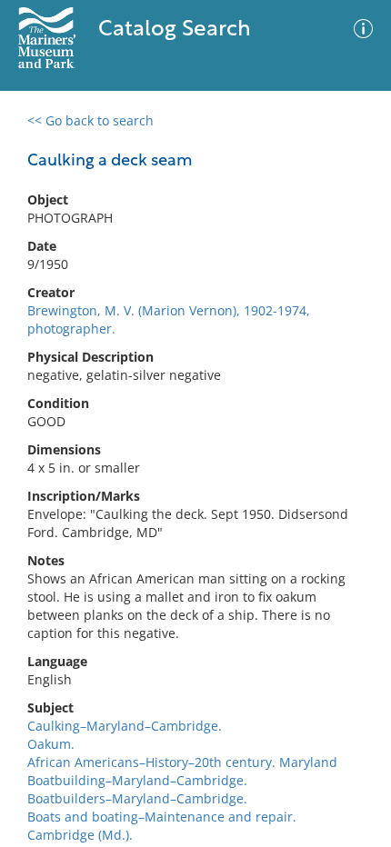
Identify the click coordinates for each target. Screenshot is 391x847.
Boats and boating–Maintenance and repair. (161, 816)
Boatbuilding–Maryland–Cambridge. (137, 780)
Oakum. (51, 743)
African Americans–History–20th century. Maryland (182, 762)
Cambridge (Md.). (80, 834)
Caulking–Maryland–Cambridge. (124, 725)
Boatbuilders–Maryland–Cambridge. (137, 798)
